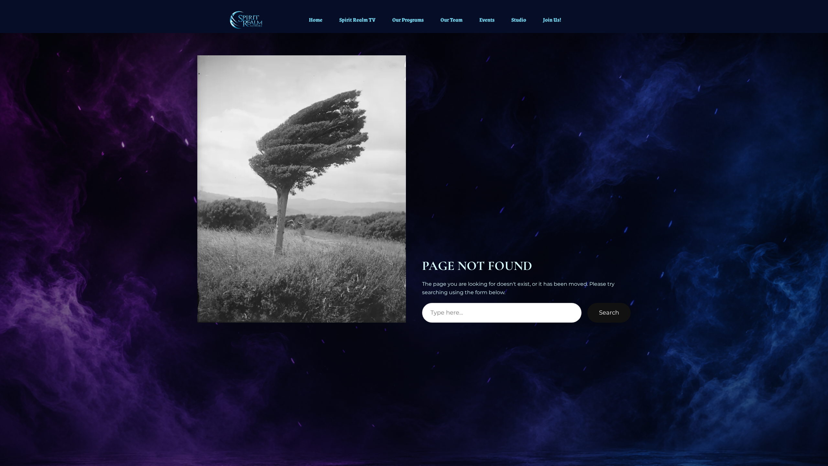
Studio (518, 19)
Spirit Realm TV (357, 19)
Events (487, 19)
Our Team (452, 19)
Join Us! (552, 19)
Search (609, 312)
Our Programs (408, 19)
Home (315, 19)
